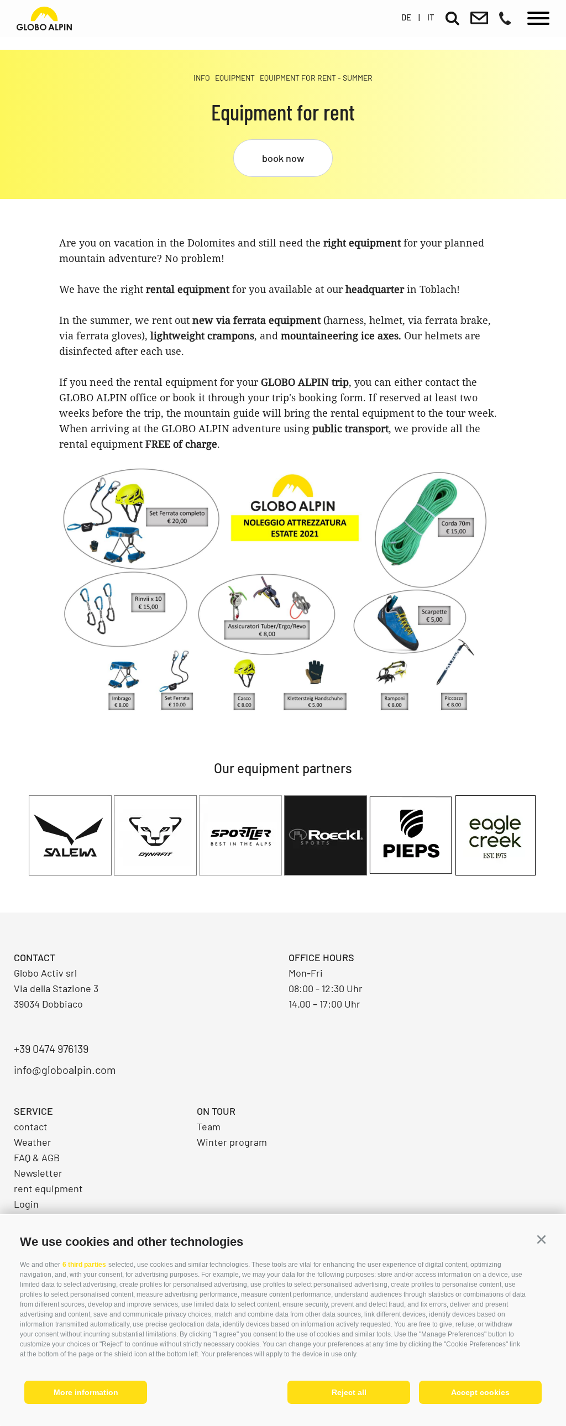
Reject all (349, 1392)
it (430, 17)
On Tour (216, 1111)
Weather (32, 1142)
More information (86, 1392)
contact (31, 1126)
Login (26, 1204)
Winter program (232, 1142)
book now (283, 158)
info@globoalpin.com (65, 1069)
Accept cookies (480, 1392)
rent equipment (48, 1188)
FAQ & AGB (37, 1157)
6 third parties (84, 1264)
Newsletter (38, 1173)
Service (33, 1111)
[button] (541, 1240)
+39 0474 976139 (51, 1048)
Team (209, 1126)
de (406, 17)
